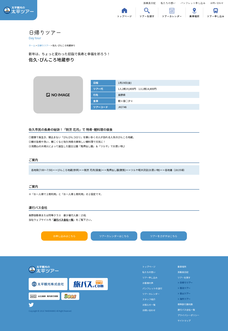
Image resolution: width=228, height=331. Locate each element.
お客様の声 (147, 283)
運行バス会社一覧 (63, 220)
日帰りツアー (186, 282)
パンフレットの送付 (152, 288)
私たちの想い (168, 3)
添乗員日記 (149, 3)
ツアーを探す (146, 15)
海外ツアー (185, 298)
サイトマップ (184, 320)
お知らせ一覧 (148, 304)
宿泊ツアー (185, 287)
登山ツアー (185, 293)
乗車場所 (194, 15)
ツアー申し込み (215, 15)
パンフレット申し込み (193, 3)
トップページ (124, 15)
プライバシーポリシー (188, 315)
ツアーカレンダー (172, 15)
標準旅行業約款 (185, 304)
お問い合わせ (216, 3)
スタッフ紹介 (148, 299)
